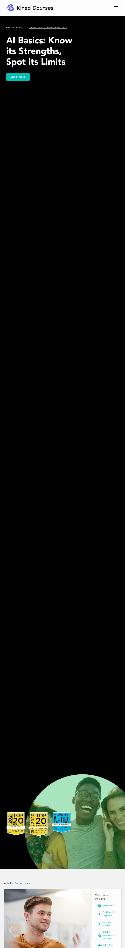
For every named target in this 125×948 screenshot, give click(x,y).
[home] (30, 8)
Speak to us (18, 77)
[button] (115, 8)
